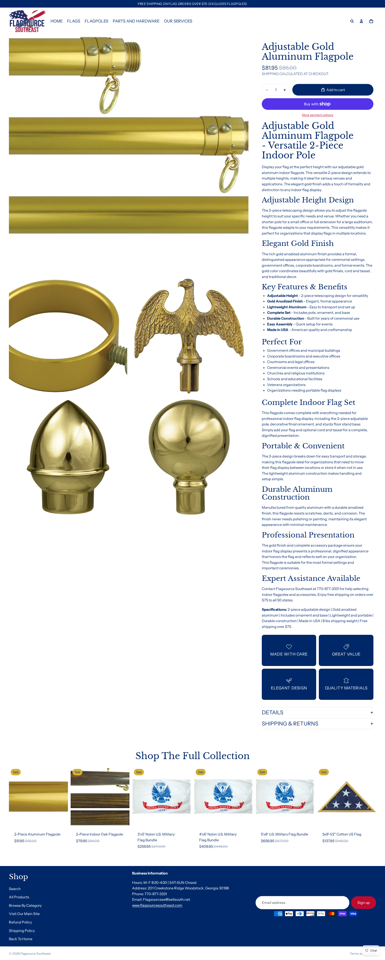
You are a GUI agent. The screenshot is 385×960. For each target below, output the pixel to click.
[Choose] (123, 819)
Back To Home (20, 939)
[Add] (61, 819)
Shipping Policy (22, 930)
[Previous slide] (15, 797)
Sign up (363, 902)
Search (15, 888)
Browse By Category (25, 905)
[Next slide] (61, 797)
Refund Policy (20, 922)
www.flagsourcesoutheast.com (157, 905)
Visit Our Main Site (24, 913)
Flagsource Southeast (35, 954)
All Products (19, 897)
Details (272, 712)
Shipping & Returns (290, 723)
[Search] (352, 21)
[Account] (361, 21)
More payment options (317, 115)
